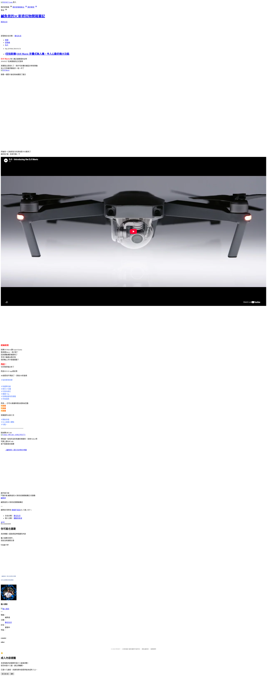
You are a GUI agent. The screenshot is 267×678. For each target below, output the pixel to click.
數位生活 (18, 36)
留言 (18, 510)
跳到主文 (4, 22)
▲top (3, 522)
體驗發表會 (18, 518)
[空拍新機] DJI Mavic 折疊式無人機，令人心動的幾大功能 (37, 53)
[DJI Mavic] (5, 70)
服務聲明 (153, 649)
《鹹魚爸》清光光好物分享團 (16, 450)
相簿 (6, 40)
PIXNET (118, 649)
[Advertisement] (18, 91)
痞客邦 (14, 510)
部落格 (7, 42)
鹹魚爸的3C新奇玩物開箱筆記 (23, 16)
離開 (12, 674)
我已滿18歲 (5, 674)
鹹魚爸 (3, 498)
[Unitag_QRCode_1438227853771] (13, 435)
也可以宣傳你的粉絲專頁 (7, 580)
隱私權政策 (145, 649)
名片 (6, 45)
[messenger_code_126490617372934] (8, 600)
